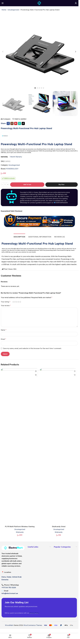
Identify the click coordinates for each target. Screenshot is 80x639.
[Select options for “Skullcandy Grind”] (75, 375)
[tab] (19, 236)
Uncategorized (13, 10)
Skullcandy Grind (58, 527)
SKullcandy (20, 532)
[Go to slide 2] (37, 87)
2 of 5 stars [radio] (15, 302)
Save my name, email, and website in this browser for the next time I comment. (32, 348)
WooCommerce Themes (33, 625)
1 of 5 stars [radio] (13, 302)
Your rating (5, 302)
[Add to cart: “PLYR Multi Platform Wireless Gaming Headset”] (36, 375)
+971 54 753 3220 (9, 588)
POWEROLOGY (12, 169)
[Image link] (13, 548)
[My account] (76, 3)
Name (3, 330)
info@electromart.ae (10, 593)
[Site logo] (39, 3)
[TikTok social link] (23, 123)
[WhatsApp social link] (19, 123)
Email (3, 339)
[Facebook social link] (8, 123)
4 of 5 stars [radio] (18, 302)
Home (4, 10)
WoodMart (9, 625)
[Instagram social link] (12, 123)
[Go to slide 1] (35, 87)
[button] (3, 52)
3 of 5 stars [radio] (17, 302)
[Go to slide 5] (43, 87)
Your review (6, 305)
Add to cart (27, 184)
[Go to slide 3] (39, 87)
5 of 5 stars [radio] (20, 302)
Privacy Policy (34, 613)
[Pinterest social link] (15, 123)
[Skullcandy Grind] (59, 446)
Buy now (61, 184)
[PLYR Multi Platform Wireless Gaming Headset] (20, 446)
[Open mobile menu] (3, 3)
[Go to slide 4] (41, 87)
